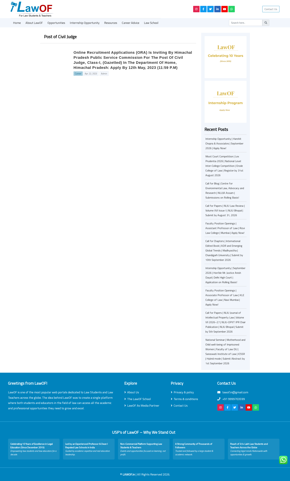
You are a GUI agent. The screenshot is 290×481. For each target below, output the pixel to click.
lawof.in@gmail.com (235, 392)
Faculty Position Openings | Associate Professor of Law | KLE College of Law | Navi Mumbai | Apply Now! (224, 297)
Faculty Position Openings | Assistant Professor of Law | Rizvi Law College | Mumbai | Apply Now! (225, 228)
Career (78, 73)
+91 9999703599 (233, 399)
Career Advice (130, 22)
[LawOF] (98, 9)
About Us (133, 392)
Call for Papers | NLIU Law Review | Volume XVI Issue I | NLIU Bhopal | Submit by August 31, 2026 (225, 210)
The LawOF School (139, 399)
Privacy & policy (184, 392)
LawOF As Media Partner (143, 405)
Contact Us (270, 9)
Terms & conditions (186, 399)
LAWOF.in (129, 474)
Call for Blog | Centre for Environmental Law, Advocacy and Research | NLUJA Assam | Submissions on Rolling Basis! (224, 190)
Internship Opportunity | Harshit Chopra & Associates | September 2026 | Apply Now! (224, 143)
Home (17, 22)
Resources (110, 22)
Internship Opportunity (85, 22)
